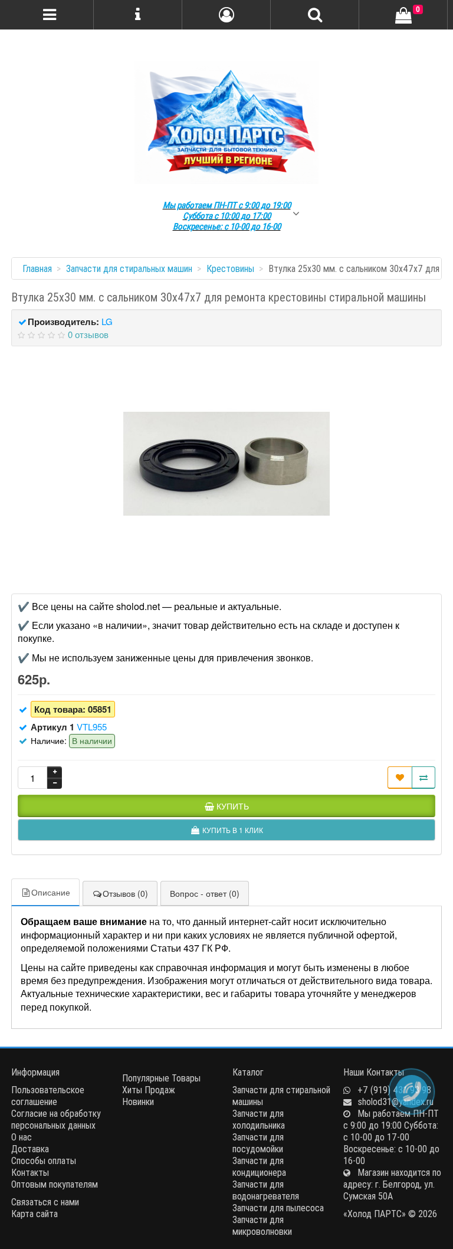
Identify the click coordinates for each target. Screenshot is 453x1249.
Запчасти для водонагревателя (265, 1190)
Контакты (30, 1172)
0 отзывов (88, 334)
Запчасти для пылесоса (278, 1208)
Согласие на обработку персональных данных (56, 1119)
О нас (21, 1137)
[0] (403, 16)
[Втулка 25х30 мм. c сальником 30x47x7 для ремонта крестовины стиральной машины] (226, 463)
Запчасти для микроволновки (262, 1225)
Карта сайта (34, 1214)
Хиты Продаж (148, 1090)
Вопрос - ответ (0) (204, 893)
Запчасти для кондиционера (259, 1166)
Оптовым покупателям (54, 1184)
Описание (50, 892)
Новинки (138, 1101)
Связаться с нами (45, 1202)
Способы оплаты (43, 1160)
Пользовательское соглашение (47, 1095)
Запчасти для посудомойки (258, 1143)
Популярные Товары (161, 1078)
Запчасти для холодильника (258, 1119)
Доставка (30, 1149)
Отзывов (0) (125, 893)
